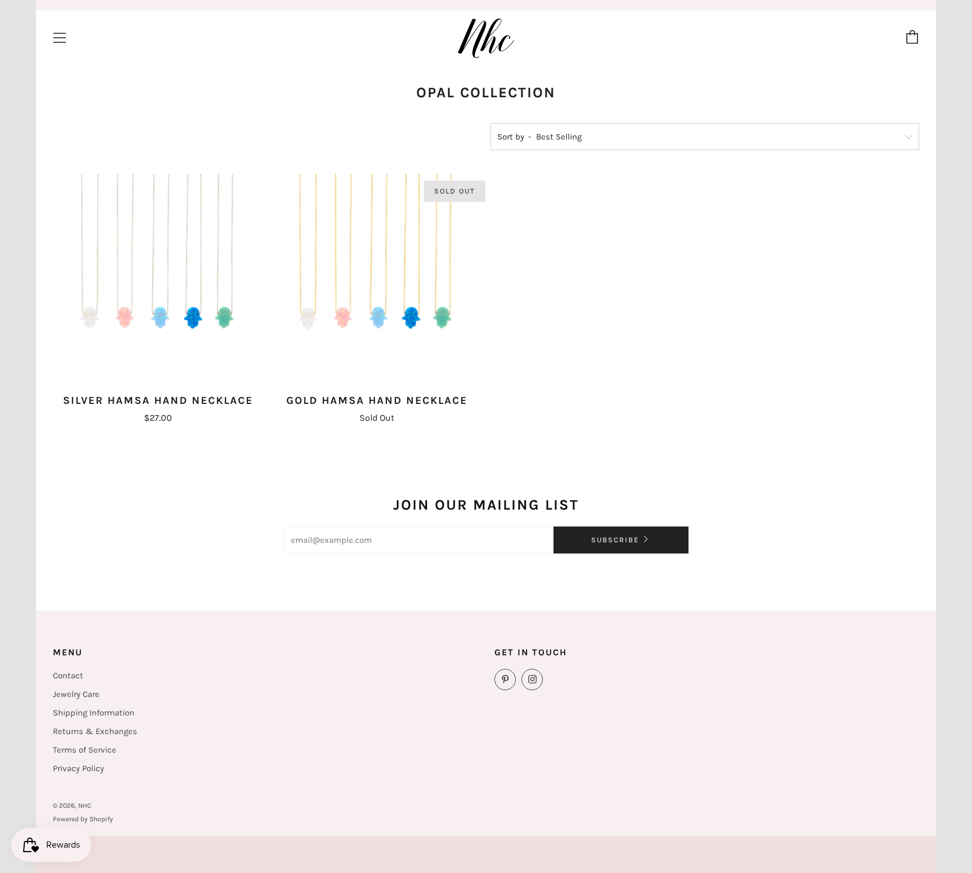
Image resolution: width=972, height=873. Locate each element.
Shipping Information (93, 713)
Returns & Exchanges (95, 731)
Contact (68, 675)
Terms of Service (84, 750)
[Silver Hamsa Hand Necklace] (158, 279)
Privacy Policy (78, 768)
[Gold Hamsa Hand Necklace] (377, 279)
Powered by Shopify (83, 819)
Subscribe (615, 540)
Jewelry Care (76, 694)
